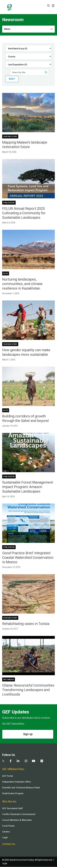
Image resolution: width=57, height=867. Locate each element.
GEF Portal (7, 776)
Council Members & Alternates (17, 820)
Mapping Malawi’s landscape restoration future (24, 144)
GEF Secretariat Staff (12, 808)
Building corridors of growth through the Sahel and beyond (25, 418)
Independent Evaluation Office (16, 781)
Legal (4, 837)
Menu (7, 29)
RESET (12, 78)
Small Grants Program (13, 793)
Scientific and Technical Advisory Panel (21, 787)
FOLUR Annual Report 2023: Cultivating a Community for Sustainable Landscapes (24, 213)
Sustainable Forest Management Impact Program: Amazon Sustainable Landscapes (27, 487)
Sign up (28, 734)
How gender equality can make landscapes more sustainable (26, 352)
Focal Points (8, 825)
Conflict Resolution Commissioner (19, 814)
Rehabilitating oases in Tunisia (25, 623)
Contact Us (8, 844)
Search (48, 5)
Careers (6, 831)
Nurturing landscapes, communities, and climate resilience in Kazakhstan (22, 284)
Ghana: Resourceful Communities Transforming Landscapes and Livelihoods (28, 690)
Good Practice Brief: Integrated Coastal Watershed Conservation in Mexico (27, 558)
